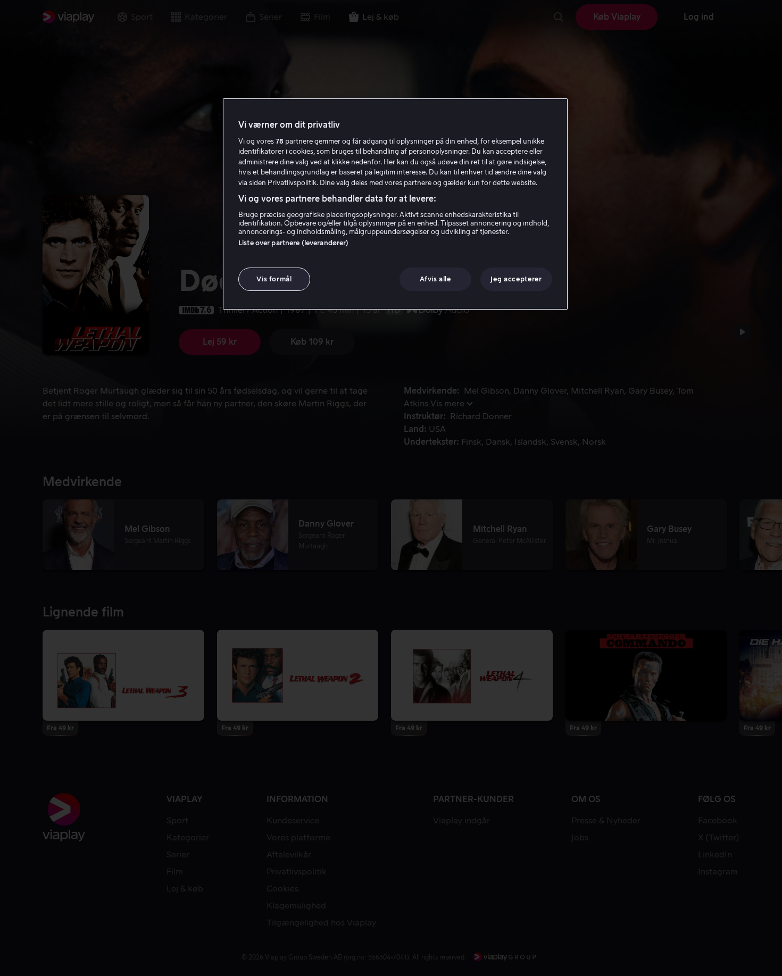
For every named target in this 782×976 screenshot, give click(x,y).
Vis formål (274, 279)
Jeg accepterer (516, 279)
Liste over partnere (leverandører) (293, 242)
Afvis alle (435, 279)
